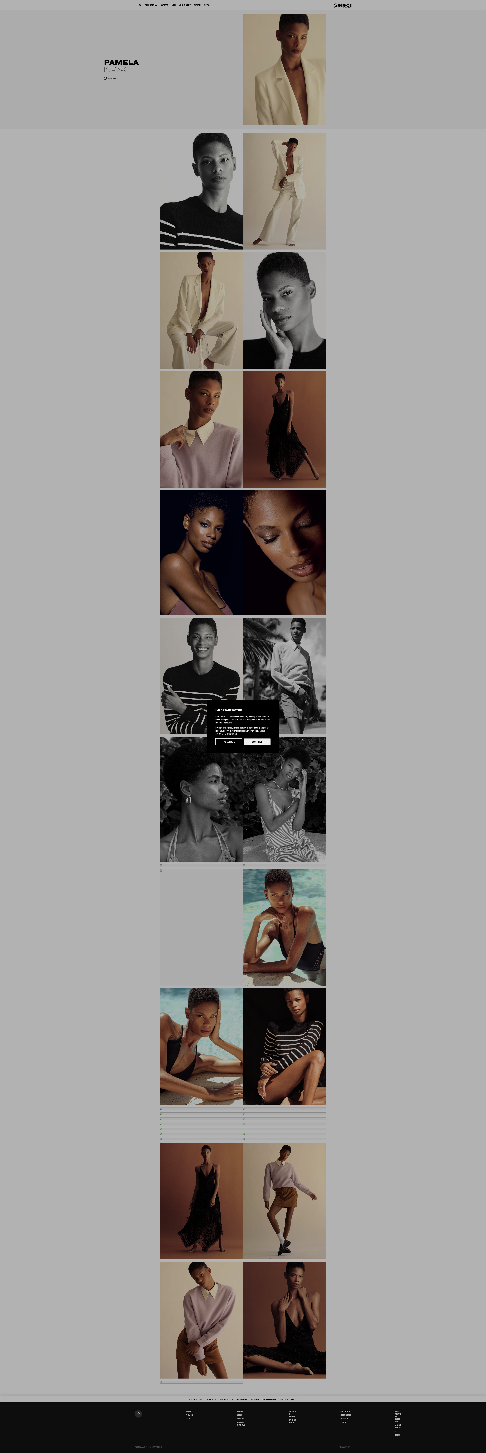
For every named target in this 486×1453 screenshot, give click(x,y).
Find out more (229, 741)
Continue (257, 741)
